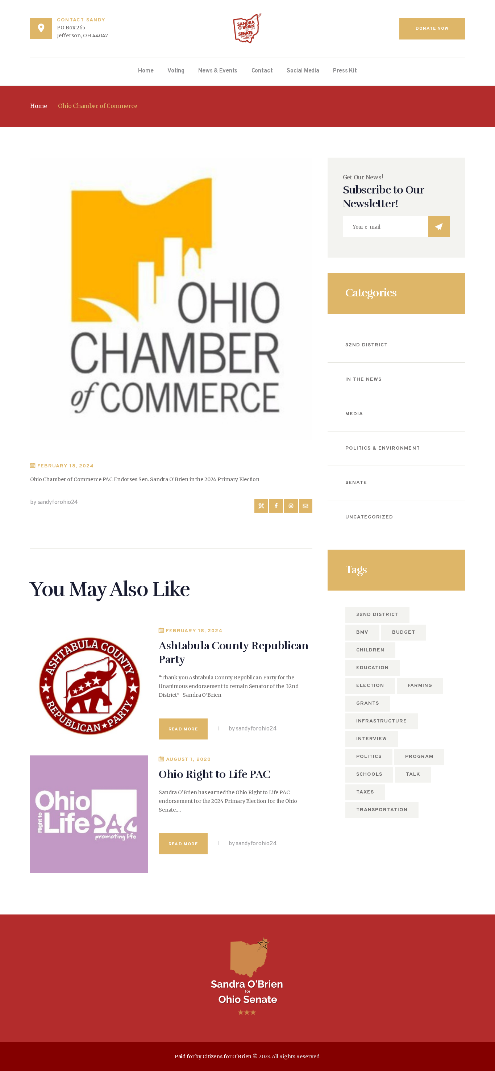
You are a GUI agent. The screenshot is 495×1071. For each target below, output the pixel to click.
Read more (183, 729)
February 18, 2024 (65, 466)
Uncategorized (369, 517)
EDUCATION (372, 668)
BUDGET (403, 632)
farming (420, 686)
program (419, 757)
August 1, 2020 (188, 760)
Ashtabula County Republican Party (234, 652)
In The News (363, 379)
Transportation (382, 810)
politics (369, 757)
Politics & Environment (382, 448)
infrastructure (381, 721)
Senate (356, 483)
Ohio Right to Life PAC (214, 774)
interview (371, 739)
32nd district (377, 615)
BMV (362, 632)
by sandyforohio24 (54, 502)
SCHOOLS (369, 774)
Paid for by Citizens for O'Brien (213, 1056)
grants (367, 703)
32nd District (366, 345)
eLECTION (370, 686)
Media (354, 414)
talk (413, 774)
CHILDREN (370, 650)
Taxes (365, 792)
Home (38, 106)
